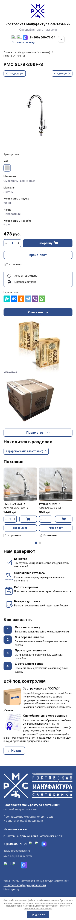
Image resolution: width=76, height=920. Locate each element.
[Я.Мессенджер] (7, 299)
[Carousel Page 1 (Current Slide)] (36, 543)
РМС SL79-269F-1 (49, 504)
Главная (8, 52)
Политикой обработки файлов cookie (47, 907)
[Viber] (35, 299)
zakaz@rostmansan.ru (17, 850)
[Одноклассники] (21, 299)
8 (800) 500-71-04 (42, 37)
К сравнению (15, 264)
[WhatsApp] (42, 299)
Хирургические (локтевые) (34, 52)
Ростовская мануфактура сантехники (38, 24)
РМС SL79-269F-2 (14, 504)
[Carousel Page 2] (40, 543)
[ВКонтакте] (14, 299)
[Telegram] (28, 299)
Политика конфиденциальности (25, 885)
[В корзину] (28, 519)
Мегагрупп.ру (11, 889)
